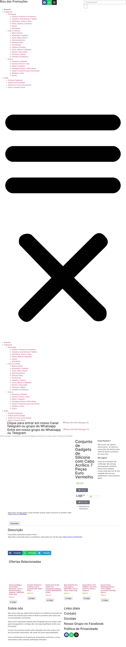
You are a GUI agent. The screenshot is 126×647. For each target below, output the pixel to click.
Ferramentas (16, 45)
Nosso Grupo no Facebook (84, 624)
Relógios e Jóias (18, 73)
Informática (16, 28)
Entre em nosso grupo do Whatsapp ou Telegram (34, 431)
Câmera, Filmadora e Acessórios (24, 16)
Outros (10, 59)
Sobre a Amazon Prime (16, 87)
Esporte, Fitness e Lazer (21, 64)
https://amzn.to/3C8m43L (72, 537)
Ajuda (6, 78)
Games (14, 26)
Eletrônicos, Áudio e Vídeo (22, 21)
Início (2, 436)
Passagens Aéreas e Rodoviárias (24, 68)
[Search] (85, 6)
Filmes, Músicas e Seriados (22, 24)
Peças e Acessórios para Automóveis (25, 71)
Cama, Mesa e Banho (19, 38)
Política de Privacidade (16, 83)
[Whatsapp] (49, 2)
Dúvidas (70, 618)
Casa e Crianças (14, 31)
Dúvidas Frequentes (15, 80)
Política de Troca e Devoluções (19, 85)
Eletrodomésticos (18, 40)
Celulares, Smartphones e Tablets (24, 19)
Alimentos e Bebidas (19, 61)
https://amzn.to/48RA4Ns (17, 514)
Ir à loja (13, 602)
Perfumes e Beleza (19, 54)
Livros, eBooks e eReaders (22, 50)
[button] (63, 214)
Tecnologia (12, 14)
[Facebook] (44, 2)
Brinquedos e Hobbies (20, 35)
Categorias (8, 12)
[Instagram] (54, 2)
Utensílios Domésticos (20, 57)
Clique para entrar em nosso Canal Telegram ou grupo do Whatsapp (32, 424)
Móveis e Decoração (19, 52)
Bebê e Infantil (17, 33)
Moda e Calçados (18, 66)
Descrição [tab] (14, 523)
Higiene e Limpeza (19, 47)
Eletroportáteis (17, 42)
